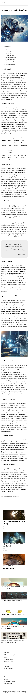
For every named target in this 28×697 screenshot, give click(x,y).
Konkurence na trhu (10, 59)
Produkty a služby (10, 50)
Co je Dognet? (9, 48)
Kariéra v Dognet (10, 62)
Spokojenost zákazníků (11, 57)
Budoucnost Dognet (10, 61)
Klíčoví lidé (8, 53)
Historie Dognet (9, 51)
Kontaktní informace (10, 64)
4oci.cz (3, 2)
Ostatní (26, 501)
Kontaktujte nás (15, 496)
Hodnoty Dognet (10, 55)
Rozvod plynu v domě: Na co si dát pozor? (13, 614)
